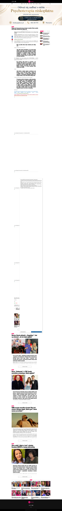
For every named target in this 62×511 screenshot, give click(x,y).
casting (34, 3)
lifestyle (31, 3)
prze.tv (24, 3)
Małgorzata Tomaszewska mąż (18, 305)
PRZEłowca (36, 3)
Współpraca (40, 3)
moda (26, 3)
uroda (28, 3)
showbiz (22, 3)
